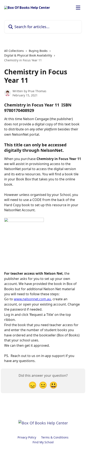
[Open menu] (78, 7)
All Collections (14, 51)
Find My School (43, 442)
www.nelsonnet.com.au (32, 299)
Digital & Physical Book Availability (28, 55)
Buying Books (38, 51)
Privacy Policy (27, 437)
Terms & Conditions (54, 437)
